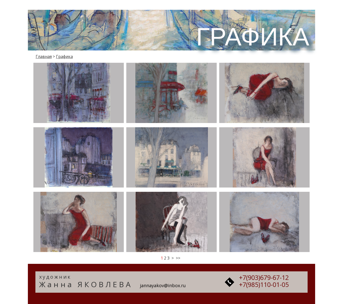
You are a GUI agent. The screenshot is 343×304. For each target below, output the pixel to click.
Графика (64, 56)
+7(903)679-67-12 (264, 277)
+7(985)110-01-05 (264, 284)
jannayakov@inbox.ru (163, 285)
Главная (44, 56)
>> (178, 258)
